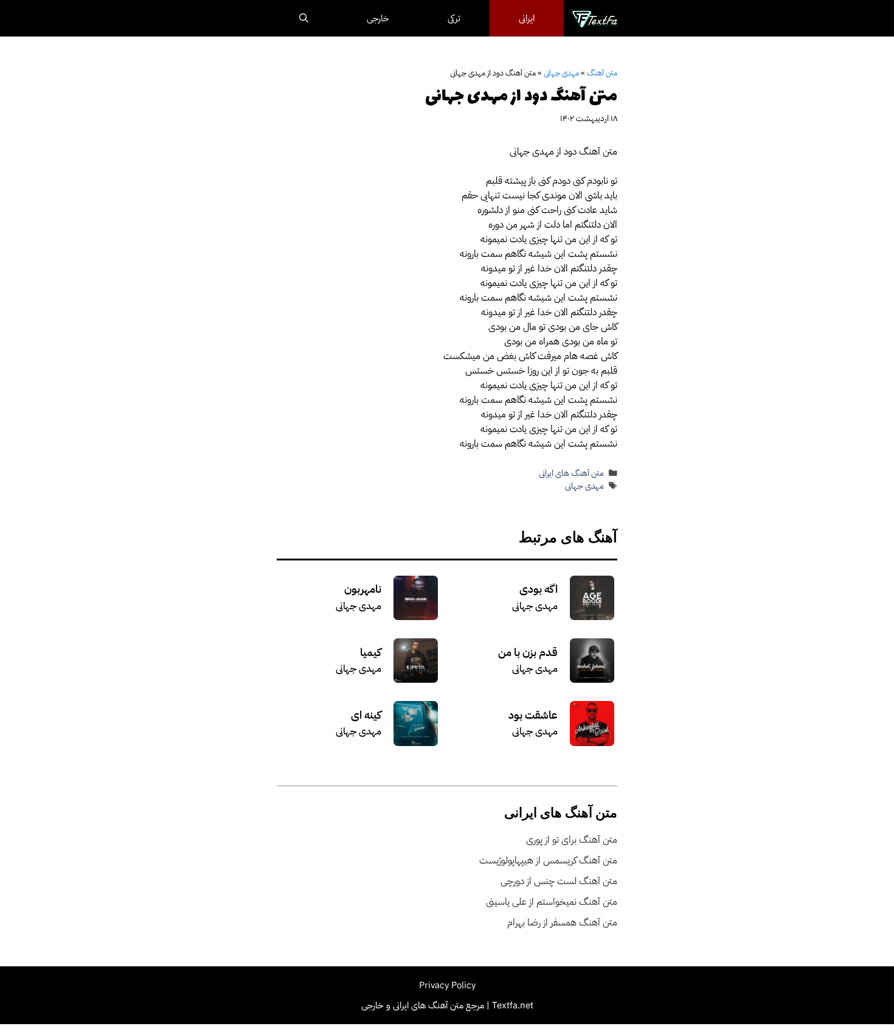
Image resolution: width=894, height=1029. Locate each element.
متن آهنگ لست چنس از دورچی (559, 881)
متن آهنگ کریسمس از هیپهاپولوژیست (548, 860)
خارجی (378, 18)
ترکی (454, 18)
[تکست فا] (594, 18)
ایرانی (527, 18)
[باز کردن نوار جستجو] (304, 18)
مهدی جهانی (561, 72)
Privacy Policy (447, 985)
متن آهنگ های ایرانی (571, 473)
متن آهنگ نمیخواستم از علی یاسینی (551, 902)
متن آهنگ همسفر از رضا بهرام (562, 922)
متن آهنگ (602, 72)
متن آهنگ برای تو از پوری (571, 839)
